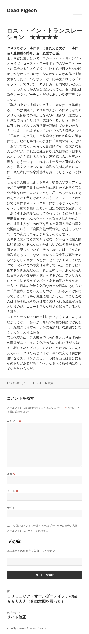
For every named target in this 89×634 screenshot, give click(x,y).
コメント (14, 420)
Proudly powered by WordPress (26, 628)
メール (12, 491)
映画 (50, 383)
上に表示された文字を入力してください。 (32, 551)
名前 (11, 474)
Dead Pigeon (22, 10)
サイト (11, 507)
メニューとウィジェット (77, 14)
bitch (39, 383)
